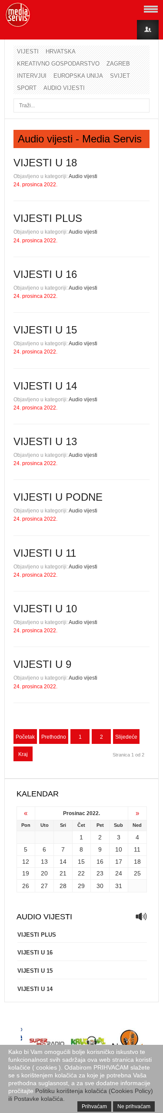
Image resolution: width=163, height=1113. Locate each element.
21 (63, 873)
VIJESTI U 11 (44, 553)
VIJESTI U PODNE (58, 497)
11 (137, 849)
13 (44, 861)
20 (44, 873)
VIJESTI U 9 (42, 664)
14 (63, 861)
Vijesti (28, 51)
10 (118, 849)
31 (118, 885)
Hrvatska (61, 51)
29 (81, 885)
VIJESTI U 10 (45, 608)
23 (99, 873)
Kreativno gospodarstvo (58, 63)
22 (81, 873)
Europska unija (78, 76)
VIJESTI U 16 (45, 274)
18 (137, 861)
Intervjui (32, 76)
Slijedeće (126, 737)
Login (148, 30)
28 (63, 885)
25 (137, 873)
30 (99, 885)
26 (25, 885)
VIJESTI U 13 (45, 441)
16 (99, 861)
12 (25, 861)
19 (25, 873)
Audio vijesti (64, 88)
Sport (27, 88)
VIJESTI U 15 (45, 330)
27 (44, 885)
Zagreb (118, 63)
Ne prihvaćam (133, 1106)
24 (118, 873)
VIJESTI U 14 (45, 386)
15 (81, 861)
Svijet (120, 76)
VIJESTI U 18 (45, 162)
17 (118, 861)
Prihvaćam (94, 1106)
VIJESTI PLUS (47, 218)
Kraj (23, 754)
